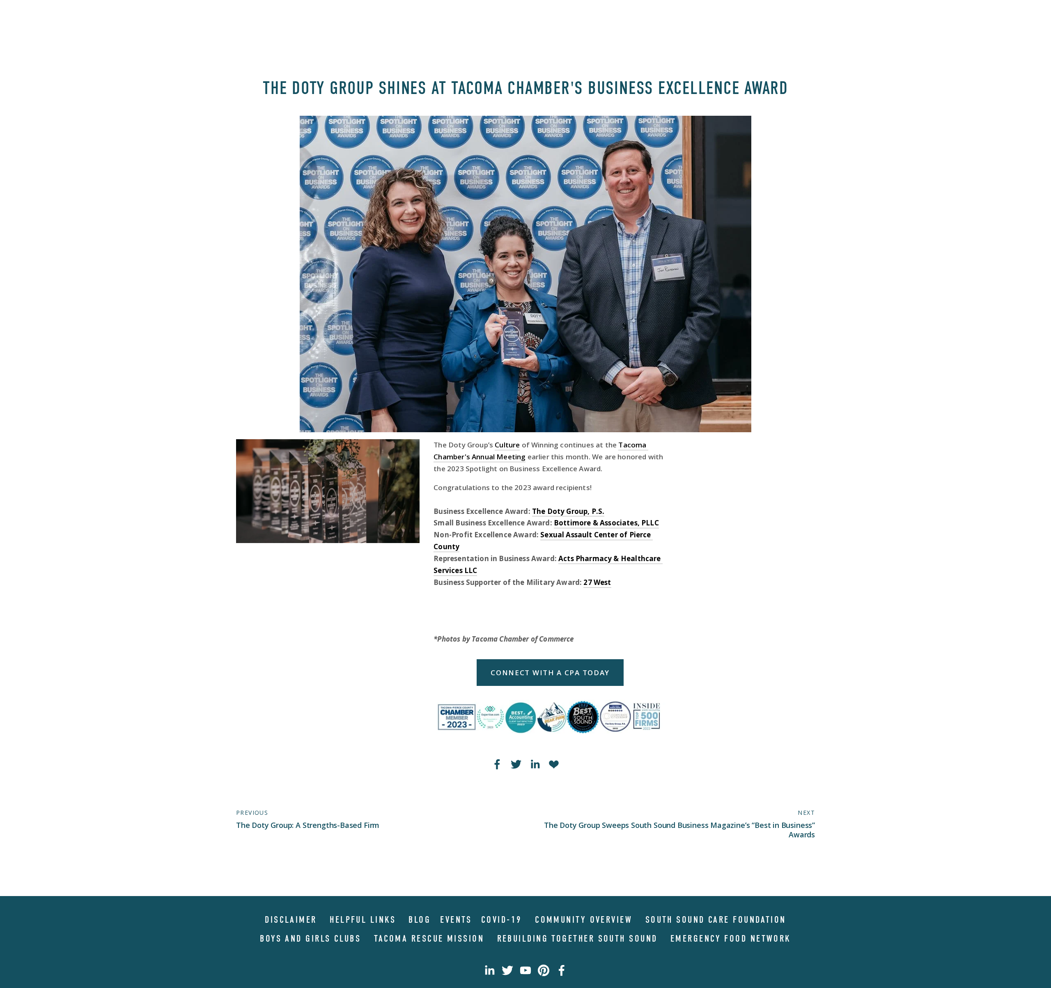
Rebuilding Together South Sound (577, 938)
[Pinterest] (543, 970)
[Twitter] (507, 970)
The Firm (271, 15)
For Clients (788, 15)
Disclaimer (291, 919)
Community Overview (583, 919)
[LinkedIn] (489, 970)
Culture (507, 444)
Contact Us (403, 15)
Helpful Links (363, 919)
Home (244, 15)
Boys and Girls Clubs (310, 938)
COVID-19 (501, 919)
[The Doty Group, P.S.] (525, 970)
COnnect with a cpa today (550, 672)
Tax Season (307, 15)
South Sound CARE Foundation (715, 919)
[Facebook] (561, 970)
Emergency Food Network (730, 938)
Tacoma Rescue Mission (429, 938)
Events (456, 919)
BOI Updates (683, 15)
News (372, 15)
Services (345, 15)
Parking (737, 15)
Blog (419, 919)
